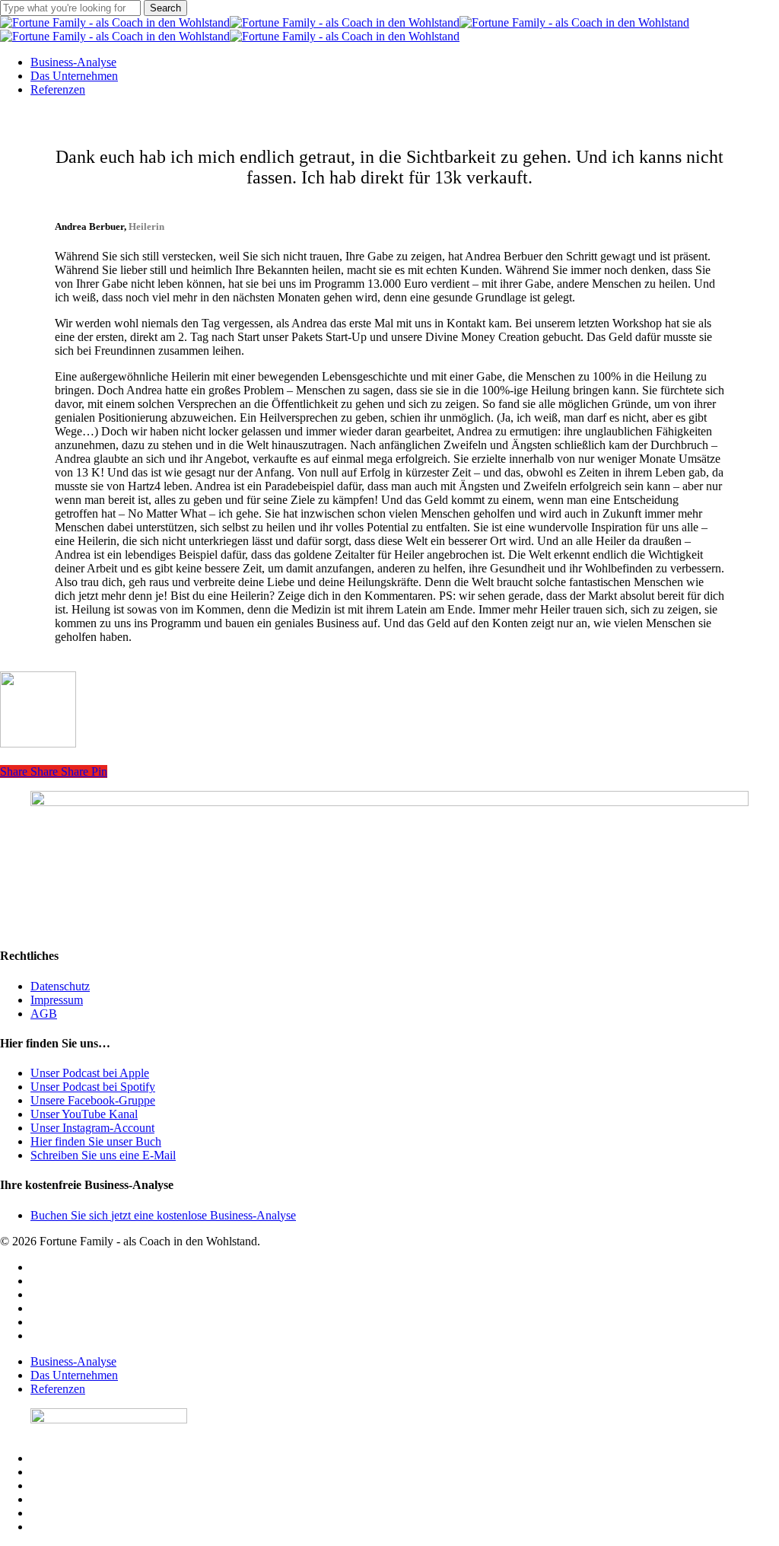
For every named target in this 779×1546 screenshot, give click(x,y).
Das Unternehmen (74, 1375)
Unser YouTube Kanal (84, 1114)
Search (165, 8)
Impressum (56, 999)
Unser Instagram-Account (92, 1127)
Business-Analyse (73, 1361)
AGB (43, 1013)
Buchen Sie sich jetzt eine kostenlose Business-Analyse (163, 1215)
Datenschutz (60, 986)
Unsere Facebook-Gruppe (92, 1100)
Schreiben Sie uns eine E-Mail (103, 1155)
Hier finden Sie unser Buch (95, 1141)
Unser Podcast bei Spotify (92, 1086)
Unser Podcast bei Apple (89, 1072)
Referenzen (57, 1388)
